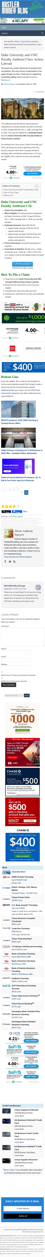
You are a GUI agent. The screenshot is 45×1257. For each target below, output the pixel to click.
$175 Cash (16, 1007)
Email (4, 656)
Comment (5, 626)
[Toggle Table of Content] (35, 186)
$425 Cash (16, 992)
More (25, 512)
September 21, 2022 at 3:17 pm (15, 589)
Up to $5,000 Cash (19, 880)
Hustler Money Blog (23, 7)
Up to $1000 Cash (19, 950)
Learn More (19, 1116)
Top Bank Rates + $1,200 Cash (24, 893)
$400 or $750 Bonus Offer (22, 974)
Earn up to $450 (18, 908)
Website (4, 664)
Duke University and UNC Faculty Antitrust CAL (21, 190)
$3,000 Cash (17, 900)
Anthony (36, 551)
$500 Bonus (17, 932)
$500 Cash (16, 924)
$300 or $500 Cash (19, 981)
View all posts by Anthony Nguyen (18, 557)
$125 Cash (16, 999)
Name (4, 649)
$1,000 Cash (17, 1017)
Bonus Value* (9, 1170)
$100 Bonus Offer (19, 964)
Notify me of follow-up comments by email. (18, 675)
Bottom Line (8, 195)
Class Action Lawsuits (16, 516)
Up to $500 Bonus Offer (21, 957)
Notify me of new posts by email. (14, 681)
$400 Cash (16, 942)
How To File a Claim (11, 192)
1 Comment (39, 92)
